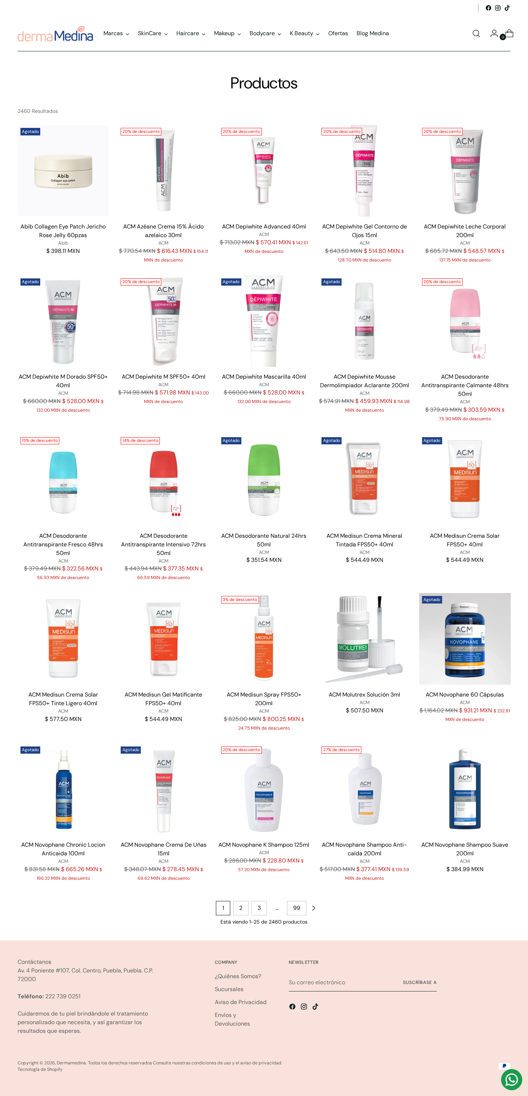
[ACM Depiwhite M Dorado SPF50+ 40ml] (63, 321)
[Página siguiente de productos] (313, 908)
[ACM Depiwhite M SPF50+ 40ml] (163, 321)
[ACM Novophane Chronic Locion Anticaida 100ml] (63, 789)
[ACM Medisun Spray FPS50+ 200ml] (264, 639)
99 (296, 908)
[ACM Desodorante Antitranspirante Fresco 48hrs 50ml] (63, 480)
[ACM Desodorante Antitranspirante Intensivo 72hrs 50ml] (163, 480)
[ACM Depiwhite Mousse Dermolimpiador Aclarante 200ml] (364, 321)
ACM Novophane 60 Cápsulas (465, 694)
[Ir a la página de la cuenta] (491, 33)
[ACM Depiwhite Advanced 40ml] (264, 171)
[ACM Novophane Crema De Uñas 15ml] (163, 789)
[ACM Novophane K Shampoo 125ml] (264, 789)
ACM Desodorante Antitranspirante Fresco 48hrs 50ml (63, 544)
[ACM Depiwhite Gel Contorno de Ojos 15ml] (364, 171)
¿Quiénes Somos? (238, 976)
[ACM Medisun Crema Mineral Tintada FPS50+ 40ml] (364, 480)
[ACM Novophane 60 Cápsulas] (465, 639)
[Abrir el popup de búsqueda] (476, 33)
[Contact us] (511, 1079)
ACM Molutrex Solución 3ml (364, 694)
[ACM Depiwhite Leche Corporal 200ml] (465, 171)
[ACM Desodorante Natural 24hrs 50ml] (264, 480)
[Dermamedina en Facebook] (488, 8)
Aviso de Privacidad (241, 1002)
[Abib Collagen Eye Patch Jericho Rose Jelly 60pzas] (63, 171)
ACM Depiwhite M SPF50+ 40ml (163, 376)
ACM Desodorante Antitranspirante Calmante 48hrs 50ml (465, 385)
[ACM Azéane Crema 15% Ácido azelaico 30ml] (163, 171)
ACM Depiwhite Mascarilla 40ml (264, 376)
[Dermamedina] (55, 33)
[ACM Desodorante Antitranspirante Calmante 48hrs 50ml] (465, 321)
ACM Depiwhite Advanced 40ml (264, 226)
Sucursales (229, 989)
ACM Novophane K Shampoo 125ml (263, 844)
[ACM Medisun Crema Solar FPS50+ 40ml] (465, 480)
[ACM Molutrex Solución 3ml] (364, 639)
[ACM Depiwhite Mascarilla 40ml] (264, 321)
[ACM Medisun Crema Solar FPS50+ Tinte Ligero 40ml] (63, 639)
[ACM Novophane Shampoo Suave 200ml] (465, 789)
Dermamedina (71, 1063)
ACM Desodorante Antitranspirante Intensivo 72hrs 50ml (163, 544)
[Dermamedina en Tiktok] (507, 8)
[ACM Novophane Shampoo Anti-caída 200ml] (364, 789)
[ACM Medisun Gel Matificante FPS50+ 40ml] (163, 639)
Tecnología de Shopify (40, 1069)
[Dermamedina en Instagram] (498, 8)
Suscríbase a (419, 982)
